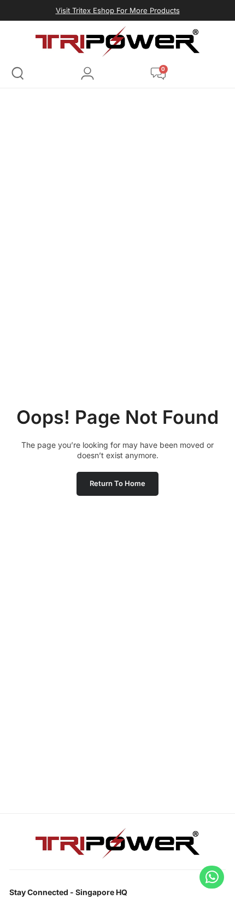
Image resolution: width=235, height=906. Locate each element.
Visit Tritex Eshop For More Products (118, 10)
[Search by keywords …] (17, 75)
